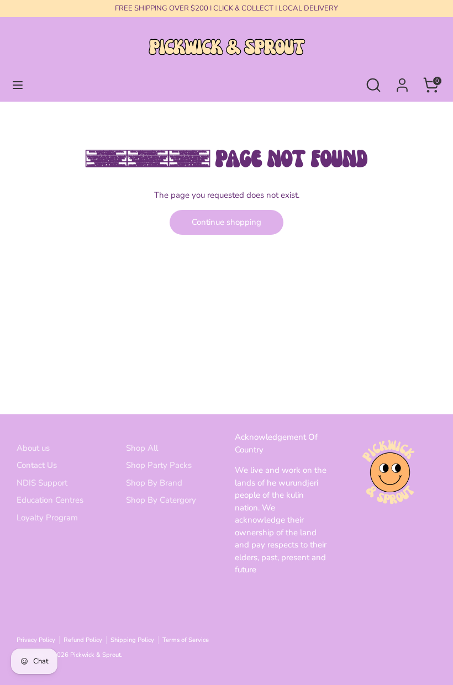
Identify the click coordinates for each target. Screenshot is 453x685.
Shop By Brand (154, 482)
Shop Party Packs (159, 465)
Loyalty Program (47, 517)
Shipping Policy (132, 640)
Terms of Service (185, 640)
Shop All (142, 448)
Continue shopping (226, 222)
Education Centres (50, 499)
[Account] (402, 80)
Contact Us (37, 465)
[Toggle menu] (18, 85)
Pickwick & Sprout (95, 655)
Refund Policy (83, 640)
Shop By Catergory (161, 499)
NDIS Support (42, 482)
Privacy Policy (36, 640)
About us (33, 448)
